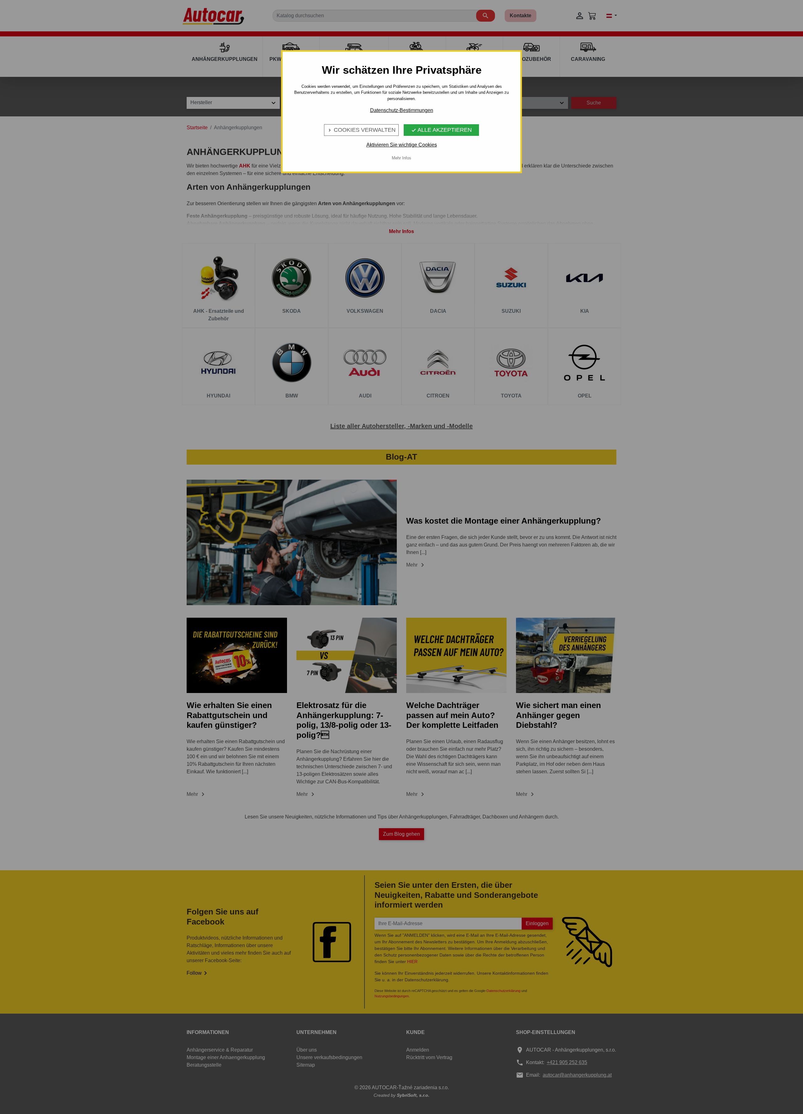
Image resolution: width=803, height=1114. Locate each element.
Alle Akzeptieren (441, 130)
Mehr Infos (401, 158)
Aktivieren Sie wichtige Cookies (401, 144)
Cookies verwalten (361, 130)
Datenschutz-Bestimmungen (401, 110)
